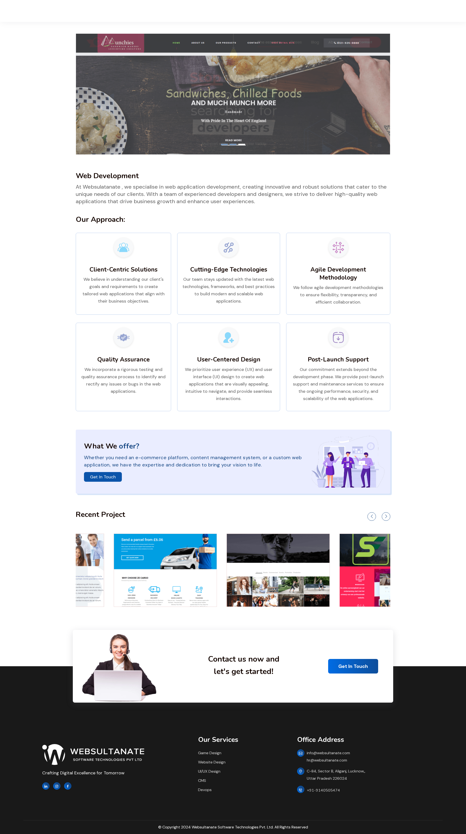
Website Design (211, 762)
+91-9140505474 (323, 790)
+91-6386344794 (419, 13)
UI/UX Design (209, 771)
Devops (205, 789)
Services (241, 11)
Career (268, 11)
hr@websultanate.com (327, 760)
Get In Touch (103, 477)
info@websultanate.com (328, 752)
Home (157, 11)
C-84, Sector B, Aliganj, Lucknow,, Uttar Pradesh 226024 (336, 775)
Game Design (209, 752)
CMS (202, 780)
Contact (295, 11)
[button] (224, 144)
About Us (183, 11)
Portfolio (212, 11)
